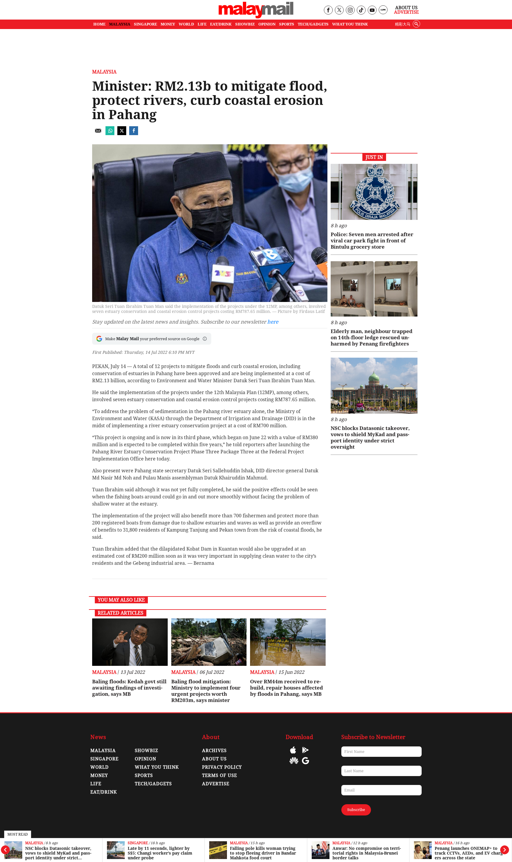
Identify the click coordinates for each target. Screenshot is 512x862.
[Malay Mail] (256, 17)
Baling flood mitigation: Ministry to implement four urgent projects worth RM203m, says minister (206, 691)
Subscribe (356, 809)
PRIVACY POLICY (222, 767)
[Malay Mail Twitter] (339, 10)
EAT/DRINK (221, 24)
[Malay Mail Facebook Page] (328, 10)
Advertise (406, 12)
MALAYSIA (119, 24)
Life (95, 783)
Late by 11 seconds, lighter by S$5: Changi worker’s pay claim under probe (160, 853)
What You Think (350, 24)
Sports (144, 775)
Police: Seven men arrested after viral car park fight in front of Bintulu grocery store (372, 240)
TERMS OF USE (219, 775)
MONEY (168, 24)
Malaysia (34, 843)
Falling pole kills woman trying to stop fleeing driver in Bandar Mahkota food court (263, 853)
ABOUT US (214, 759)
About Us (406, 7)
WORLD (186, 24)
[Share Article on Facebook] (133, 133)
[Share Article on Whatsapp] (109, 133)
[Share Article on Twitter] (121, 133)
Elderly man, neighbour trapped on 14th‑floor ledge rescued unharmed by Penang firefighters (371, 337)
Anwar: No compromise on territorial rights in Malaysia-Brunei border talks (366, 853)
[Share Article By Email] (98, 133)
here (272, 322)
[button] (204, 338)
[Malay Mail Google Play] (305, 754)
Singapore (138, 843)
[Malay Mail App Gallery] (293, 765)
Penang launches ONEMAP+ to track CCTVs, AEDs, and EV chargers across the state (469, 853)
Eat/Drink (103, 792)
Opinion (145, 759)
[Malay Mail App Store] (293, 754)
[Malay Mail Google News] (305, 765)
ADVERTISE (215, 783)
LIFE (202, 24)
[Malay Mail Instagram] (350, 10)
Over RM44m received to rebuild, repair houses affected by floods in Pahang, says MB (286, 688)
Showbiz (146, 750)
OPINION (267, 24)
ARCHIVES (214, 750)
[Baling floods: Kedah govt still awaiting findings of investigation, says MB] (130, 642)
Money (99, 775)
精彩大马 (402, 24)
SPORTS (286, 24)
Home (99, 24)
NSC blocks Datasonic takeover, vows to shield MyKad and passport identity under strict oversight (58, 853)
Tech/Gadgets (153, 783)
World (99, 767)
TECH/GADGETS (313, 24)
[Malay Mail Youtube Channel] (372, 10)
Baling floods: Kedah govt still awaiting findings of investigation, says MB (129, 688)
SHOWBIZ (245, 24)
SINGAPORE (145, 24)
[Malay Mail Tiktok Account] (361, 10)
